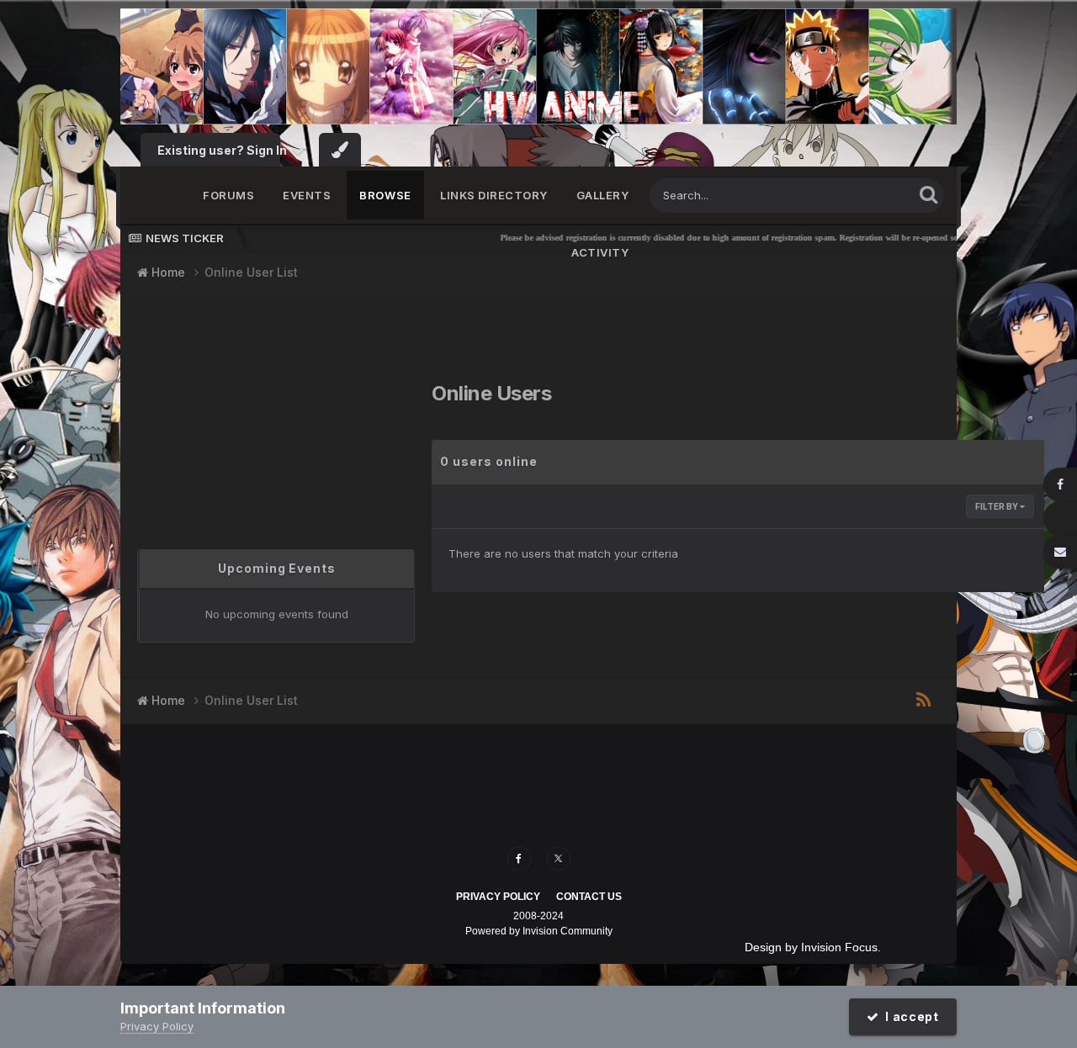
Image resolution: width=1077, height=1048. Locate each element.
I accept (909, 1016)
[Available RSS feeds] (923, 700)
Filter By (997, 506)
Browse (385, 195)
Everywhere (860, 194)
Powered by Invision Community (539, 931)
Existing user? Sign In (224, 150)
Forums (228, 195)
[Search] (928, 193)
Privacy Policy (498, 896)
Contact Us (589, 896)
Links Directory (494, 195)
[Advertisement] (242, 407)
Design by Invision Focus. (813, 947)
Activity (600, 252)
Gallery (602, 195)
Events (307, 195)
